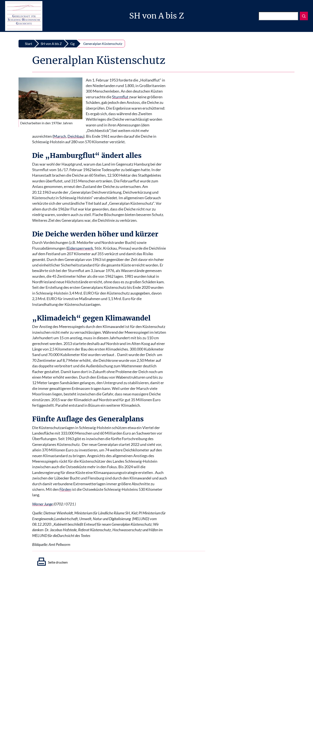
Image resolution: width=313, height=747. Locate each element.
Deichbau (75, 136)
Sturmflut (120, 97)
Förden (65, 489)
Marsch (59, 136)
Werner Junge (42, 504)
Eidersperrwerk (80, 248)
